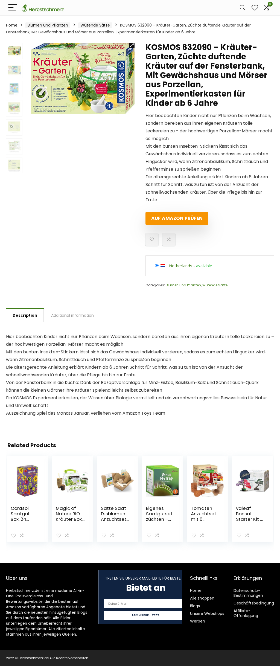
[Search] (242, 8)
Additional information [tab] (72, 315)
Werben (197, 621)
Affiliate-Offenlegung (246, 613)
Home (12, 25)
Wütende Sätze (95, 25)
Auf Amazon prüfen (177, 218)
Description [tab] (25, 315)
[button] (132, 45)
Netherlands (180, 265)
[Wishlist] (255, 7)
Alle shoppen (202, 598)
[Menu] (12, 8)
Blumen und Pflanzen (48, 25)
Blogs (195, 606)
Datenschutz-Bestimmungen (248, 593)
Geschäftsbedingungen (256, 603)
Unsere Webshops (207, 613)
